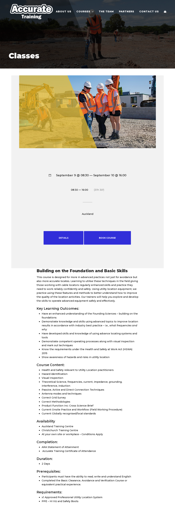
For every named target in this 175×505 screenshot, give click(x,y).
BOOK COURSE (107, 238)
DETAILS (63, 238)
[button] (165, 11)
